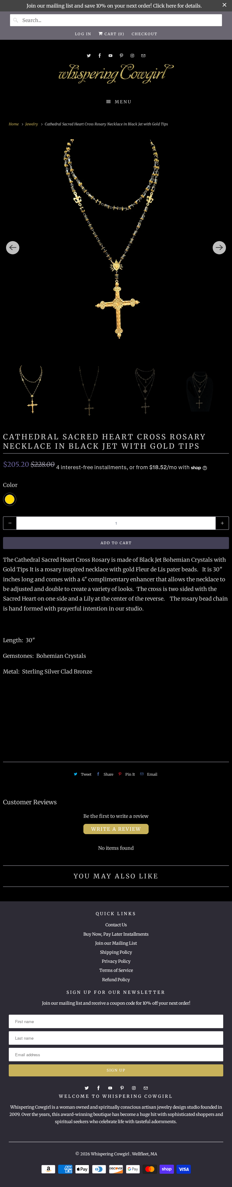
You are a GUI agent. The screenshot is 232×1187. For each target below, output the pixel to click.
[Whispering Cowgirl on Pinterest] (121, 55)
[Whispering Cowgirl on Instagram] (132, 55)
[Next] (219, 247)
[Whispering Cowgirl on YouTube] (110, 55)
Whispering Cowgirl (110, 1154)
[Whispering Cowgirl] (116, 75)
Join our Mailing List (116, 943)
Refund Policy (116, 979)
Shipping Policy (116, 952)
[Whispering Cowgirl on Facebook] (100, 55)
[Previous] (12, 247)
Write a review (116, 829)
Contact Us (116, 925)
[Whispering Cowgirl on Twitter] (89, 55)
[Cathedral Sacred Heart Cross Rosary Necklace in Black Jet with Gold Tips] (116, 248)
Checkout (144, 34)
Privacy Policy (116, 961)
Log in (83, 34)
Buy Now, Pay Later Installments (116, 934)
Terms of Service (116, 970)
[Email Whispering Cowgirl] (143, 55)
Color (10, 485)
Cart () (113, 34)
